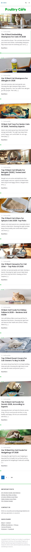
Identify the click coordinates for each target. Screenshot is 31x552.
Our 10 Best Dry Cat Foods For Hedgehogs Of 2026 (14, 451)
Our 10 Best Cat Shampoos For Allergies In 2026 (14, 79)
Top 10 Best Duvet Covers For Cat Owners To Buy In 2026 (14, 359)
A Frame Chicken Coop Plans (9, 497)
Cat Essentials (6, 31)
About (3, 523)
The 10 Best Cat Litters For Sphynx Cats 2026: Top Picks (13, 219)
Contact (8, 523)
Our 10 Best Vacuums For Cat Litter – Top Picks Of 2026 (14, 265)
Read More (4, 48)
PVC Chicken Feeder (7, 501)
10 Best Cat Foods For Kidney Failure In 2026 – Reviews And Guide (14, 312)
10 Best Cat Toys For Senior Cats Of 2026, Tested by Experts (15, 125)
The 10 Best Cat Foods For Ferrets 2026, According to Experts (12, 404)
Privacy (16, 525)
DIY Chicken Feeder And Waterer (10, 493)
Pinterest (4, 529)
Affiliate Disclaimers (7, 525)
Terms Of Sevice (6, 527)
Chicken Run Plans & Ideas (9, 495)
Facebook (11, 529)
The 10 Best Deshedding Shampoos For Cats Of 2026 (13, 35)
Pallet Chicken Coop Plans (8, 499)
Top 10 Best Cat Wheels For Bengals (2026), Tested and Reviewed (13, 172)
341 (12, 477)
